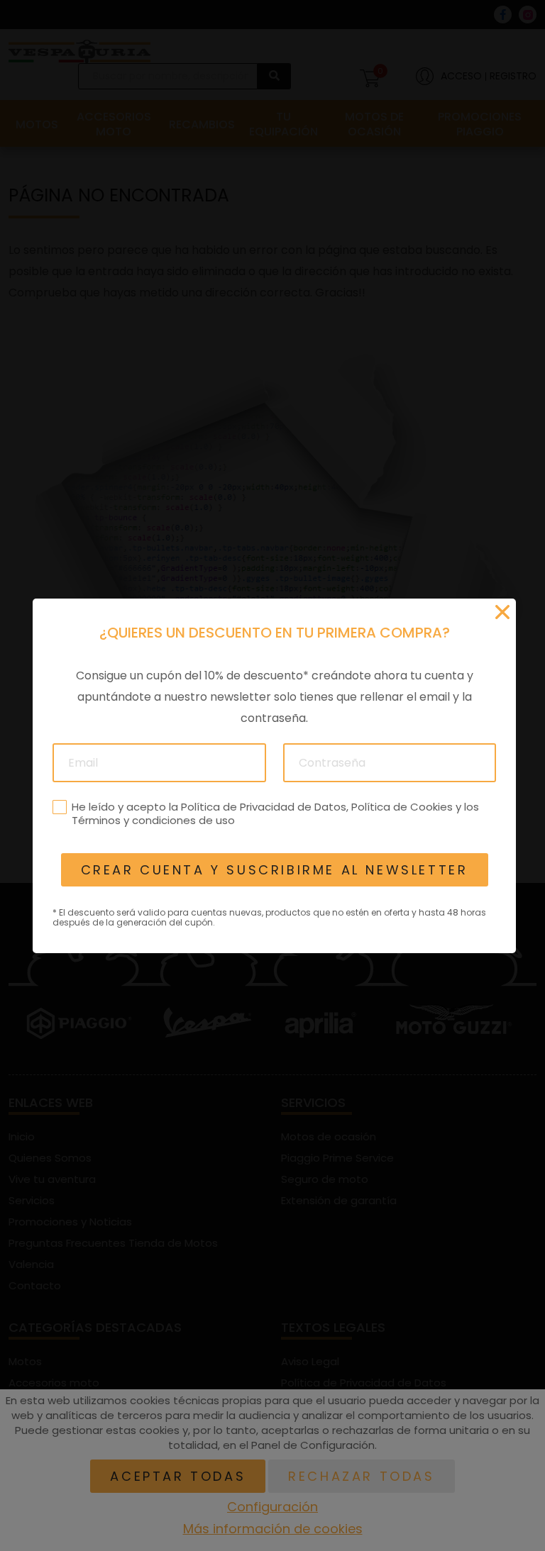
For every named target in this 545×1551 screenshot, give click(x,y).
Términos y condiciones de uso (152, 820)
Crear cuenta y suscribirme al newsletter (274, 870)
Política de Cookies (401, 806)
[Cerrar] (502, 612)
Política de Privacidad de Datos (263, 806)
